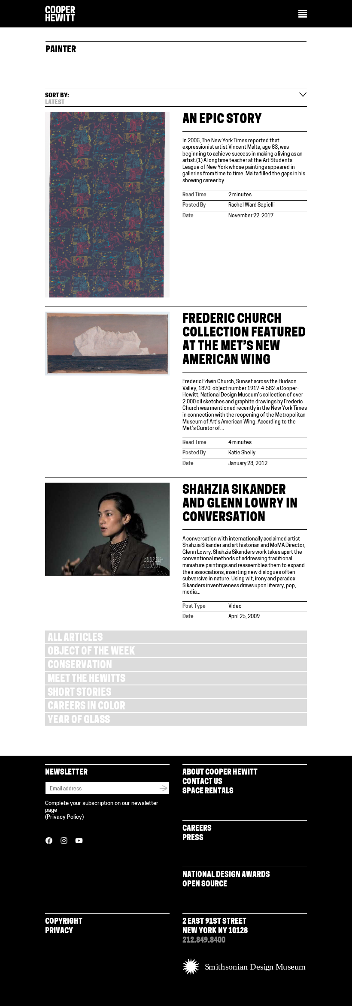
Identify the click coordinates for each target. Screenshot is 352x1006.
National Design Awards (226, 875)
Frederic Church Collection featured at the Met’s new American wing (244, 340)
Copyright (63, 922)
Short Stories (79, 693)
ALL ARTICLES (75, 638)
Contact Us (202, 782)
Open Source (204, 885)
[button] (302, 15)
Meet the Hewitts (86, 680)
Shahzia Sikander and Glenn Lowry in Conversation (239, 504)
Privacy (59, 931)
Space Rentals (208, 792)
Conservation (80, 666)
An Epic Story (222, 119)
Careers (197, 829)
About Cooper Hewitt (220, 773)
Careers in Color (86, 707)
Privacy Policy (64, 817)
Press (192, 838)
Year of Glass (79, 721)
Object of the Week (91, 652)
